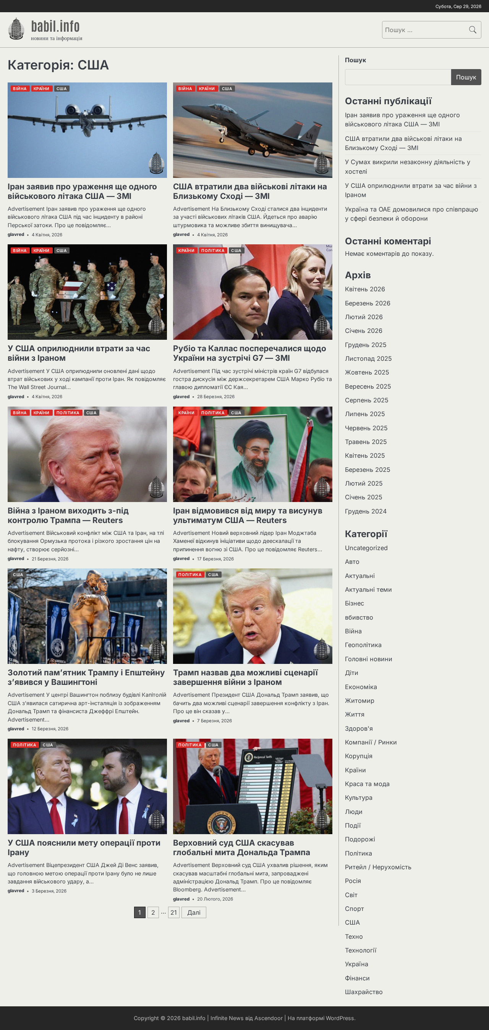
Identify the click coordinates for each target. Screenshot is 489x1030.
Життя (354, 714)
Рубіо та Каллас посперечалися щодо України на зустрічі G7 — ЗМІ (249, 353)
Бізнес (354, 603)
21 (173, 912)
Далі (194, 912)
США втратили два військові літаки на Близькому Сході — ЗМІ (250, 191)
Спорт (354, 908)
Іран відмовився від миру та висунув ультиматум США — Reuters (247, 515)
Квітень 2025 (365, 455)
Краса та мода (367, 784)
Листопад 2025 (368, 358)
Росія (353, 881)
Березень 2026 (367, 303)
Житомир (359, 700)
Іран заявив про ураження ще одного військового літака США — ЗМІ (82, 191)
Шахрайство (364, 992)
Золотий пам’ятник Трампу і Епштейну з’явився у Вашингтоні (86, 677)
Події (353, 825)
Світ (351, 895)
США (352, 922)
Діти (351, 672)
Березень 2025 (367, 469)
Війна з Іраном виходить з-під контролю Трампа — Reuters (68, 515)
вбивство (359, 617)
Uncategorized (366, 548)
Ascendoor (268, 1018)
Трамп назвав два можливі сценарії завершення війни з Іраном (245, 677)
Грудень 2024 (366, 511)
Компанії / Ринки (371, 742)
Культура (358, 797)
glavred (16, 234)
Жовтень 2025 (367, 372)
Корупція (358, 756)
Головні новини (368, 659)
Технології (360, 950)
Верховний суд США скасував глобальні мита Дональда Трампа (241, 847)
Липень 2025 (365, 414)
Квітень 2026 (365, 289)
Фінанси (357, 978)
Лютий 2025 (364, 483)
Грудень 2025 (366, 345)
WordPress (340, 1018)
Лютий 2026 (364, 317)
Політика (358, 853)
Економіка (361, 687)
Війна (353, 631)
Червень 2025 (366, 428)
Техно (354, 936)
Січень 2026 (363, 330)
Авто (352, 561)
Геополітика (363, 645)
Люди (354, 811)
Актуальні (360, 576)
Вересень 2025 (368, 386)
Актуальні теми (368, 589)
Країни (355, 770)
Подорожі (360, 839)
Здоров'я (359, 728)
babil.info (55, 25)
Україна (356, 964)
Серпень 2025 (367, 400)
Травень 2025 (366, 442)
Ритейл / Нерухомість (378, 867)
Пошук (355, 60)
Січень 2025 (363, 497)
